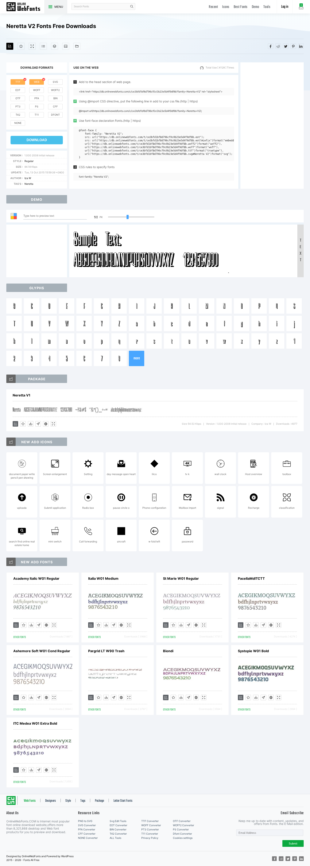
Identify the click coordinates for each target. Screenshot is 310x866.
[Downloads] (30, 424)
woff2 (55, 90)
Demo (255, 7)
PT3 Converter (150, 829)
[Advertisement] (272, 125)
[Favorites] (21, 46)
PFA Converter (86, 829)
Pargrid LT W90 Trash (106, 651)
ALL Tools (115, 837)
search (132, 6)
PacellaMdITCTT (251, 578)
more (136, 358)
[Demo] (32, 46)
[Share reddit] (278, 46)
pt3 (17, 106)
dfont (55, 114)
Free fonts (25, 7)
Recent (213, 7)
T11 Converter (149, 833)
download (37, 140)
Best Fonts (241, 7)
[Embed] (46, 424)
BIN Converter (118, 829)
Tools (267, 7)
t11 (37, 114)
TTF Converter (150, 821)
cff (55, 106)
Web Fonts (30, 801)
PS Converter (181, 829)
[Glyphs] (43, 46)
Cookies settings (183, 837)
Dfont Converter (182, 833)
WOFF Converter (151, 825)
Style (68, 801)
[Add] (9, 46)
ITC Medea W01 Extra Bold (35, 723)
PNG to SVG (85, 821)
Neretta (28, 183)
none (18, 122)
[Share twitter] (285, 46)
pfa (36, 98)
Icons (225, 7)
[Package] (54, 46)
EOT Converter (118, 825)
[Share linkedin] (301, 46)
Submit (293, 843)
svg (55, 81)
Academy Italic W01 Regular (36, 578)
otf (17, 98)
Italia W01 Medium (103, 578)
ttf (17, 81)
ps (36, 106)
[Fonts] (76, 46)
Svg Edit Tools (118, 821)
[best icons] (11, 562)
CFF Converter (86, 833)
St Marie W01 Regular (181, 578)
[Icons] (65, 46)
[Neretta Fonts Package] (11, 379)
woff (36, 90)
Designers (50, 801)
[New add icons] (11, 442)
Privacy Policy (149, 837)
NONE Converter (88, 837)
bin (55, 98)
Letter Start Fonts (122, 801)
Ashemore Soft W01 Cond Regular (41, 651)
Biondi (168, 651)
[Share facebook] (270, 46)
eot (17, 90)
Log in (284, 7)
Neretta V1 (21, 395)
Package (99, 801)
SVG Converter (87, 825)
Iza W (27, 178)
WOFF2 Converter (183, 825)
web (36, 81)
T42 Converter (118, 833)
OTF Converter (181, 821)
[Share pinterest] (293, 46)
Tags (82, 801)
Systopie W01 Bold (253, 651)
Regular (29, 161)
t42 (18, 114)
